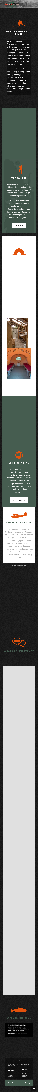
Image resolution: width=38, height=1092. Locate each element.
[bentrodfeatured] (19, 677)
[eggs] (19, 802)
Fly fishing (14, 1064)
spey (14, 1065)
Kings (18, 1064)
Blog (9, 1030)
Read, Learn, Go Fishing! (17, 1030)
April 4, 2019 (11, 1033)
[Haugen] (19, 887)
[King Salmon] (19, 746)
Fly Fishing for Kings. (17, 1060)
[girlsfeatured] (19, 769)
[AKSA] (19, 930)
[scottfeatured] (19, 723)
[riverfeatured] (19, 700)
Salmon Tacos (28, 1069)
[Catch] (19, 844)
